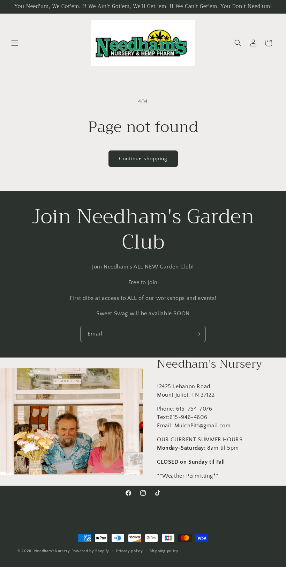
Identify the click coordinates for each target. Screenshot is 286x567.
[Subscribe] (197, 334)
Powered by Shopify (91, 551)
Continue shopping (143, 159)
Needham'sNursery (52, 551)
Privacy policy (129, 551)
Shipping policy (164, 551)
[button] (14, 43)
